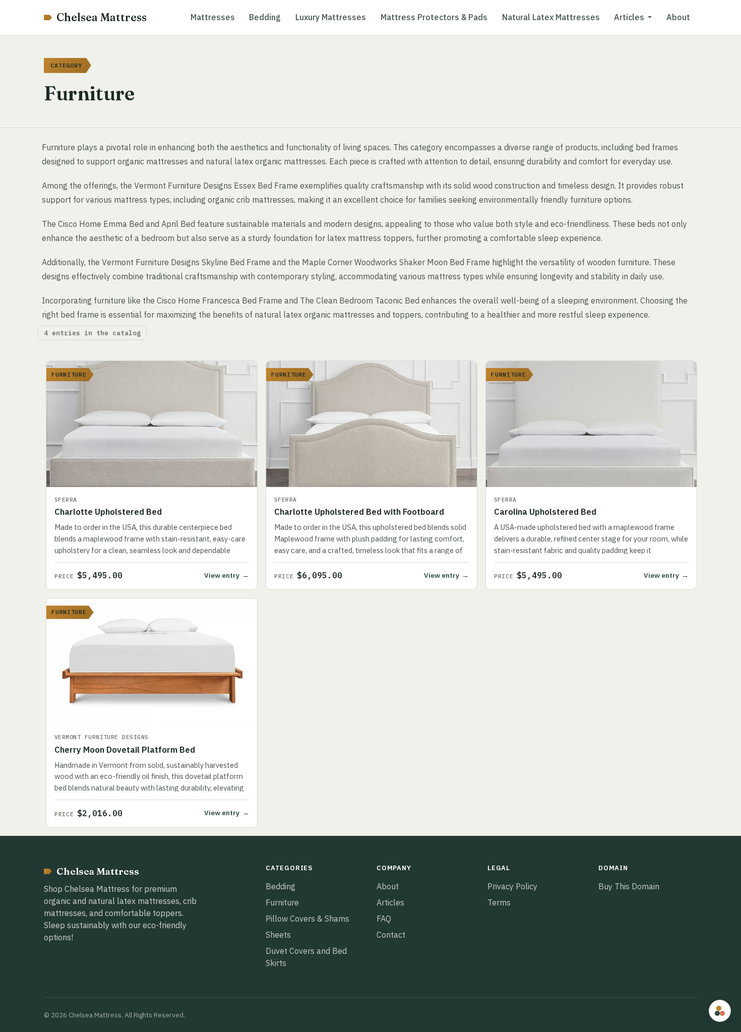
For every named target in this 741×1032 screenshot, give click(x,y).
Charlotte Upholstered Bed (108, 511)
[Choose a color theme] (720, 1011)
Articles (390, 902)
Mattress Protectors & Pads (434, 17)
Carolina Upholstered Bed (545, 511)
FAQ (384, 919)
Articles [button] (629, 17)
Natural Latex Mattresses (551, 17)
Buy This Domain (628, 886)
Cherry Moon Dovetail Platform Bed (124, 749)
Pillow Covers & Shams (307, 919)
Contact (391, 935)
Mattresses (213, 17)
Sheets (278, 935)
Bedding (265, 17)
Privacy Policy (512, 886)
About (678, 17)
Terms (499, 902)
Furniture (282, 902)
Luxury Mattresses (330, 17)
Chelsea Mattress (101, 17)
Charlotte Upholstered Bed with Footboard (359, 511)
